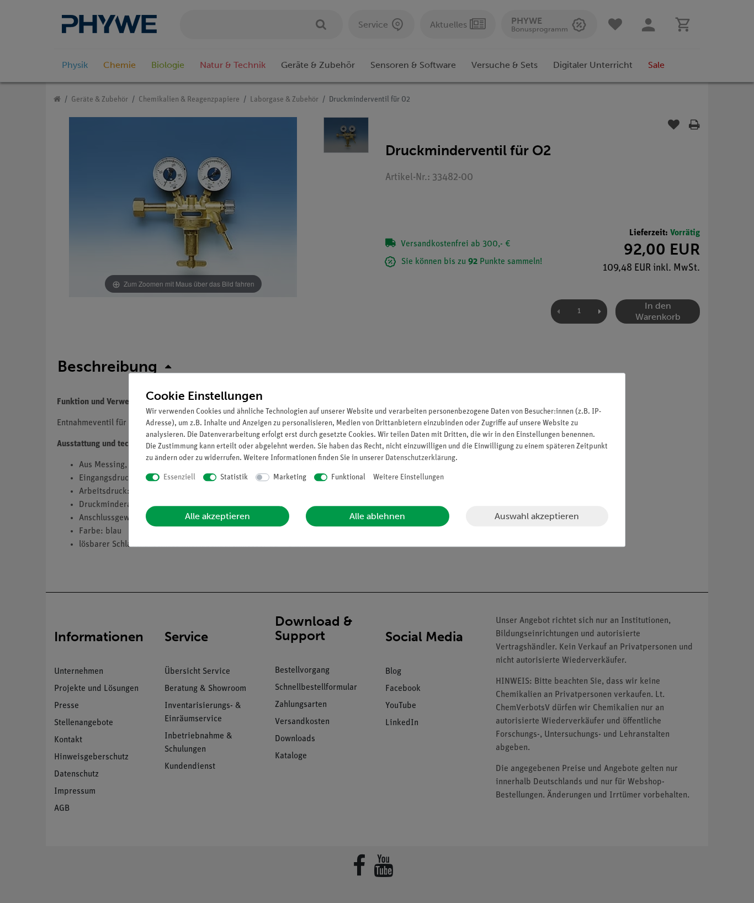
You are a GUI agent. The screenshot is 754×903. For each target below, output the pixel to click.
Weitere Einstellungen (408, 477)
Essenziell (179, 477)
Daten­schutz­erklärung (420, 458)
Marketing (289, 477)
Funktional (348, 477)
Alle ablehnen (377, 516)
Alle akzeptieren (217, 516)
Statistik (234, 477)
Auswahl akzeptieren (537, 516)
